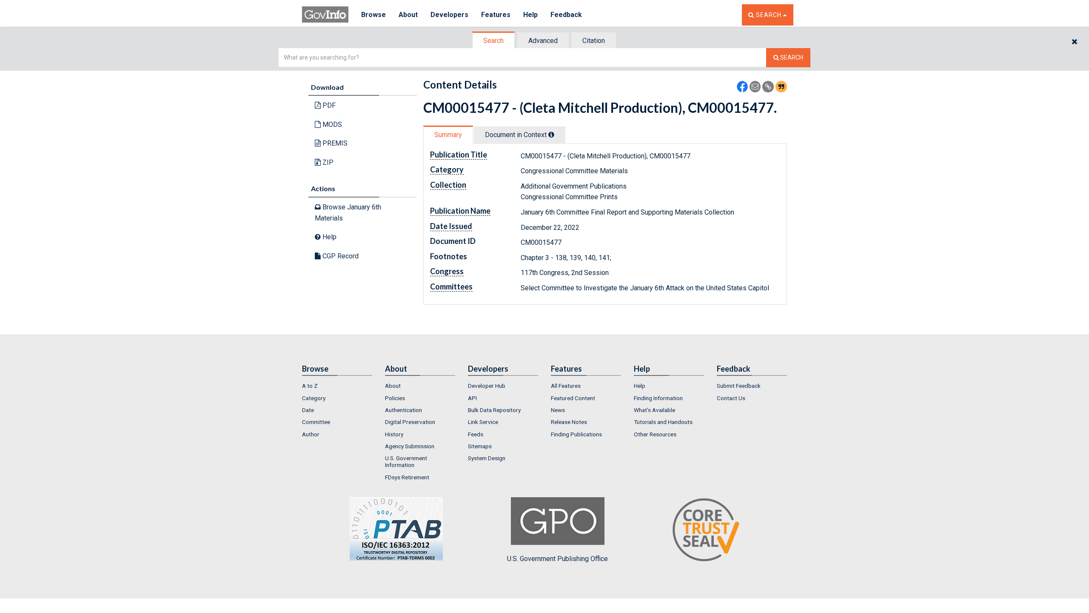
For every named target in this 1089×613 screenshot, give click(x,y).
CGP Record (340, 256)
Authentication (403, 410)
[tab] (494, 41)
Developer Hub (486, 385)
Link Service (483, 421)
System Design (486, 458)
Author (310, 434)
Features (495, 15)
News (558, 410)
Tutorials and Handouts (663, 421)
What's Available (654, 410)
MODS (331, 124)
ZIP (327, 162)
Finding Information (658, 398)
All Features (566, 385)
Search (493, 41)
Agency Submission (409, 446)
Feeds (475, 434)
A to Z (310, 385)
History (394, 434)
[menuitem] (337, 385)
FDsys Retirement (407, 477)
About (408, 15)
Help (530, 15)
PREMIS (334, 143)
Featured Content (573, 398)
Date (308, 410)
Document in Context (516, 135)
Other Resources (655, 434)
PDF (328, 105)
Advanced (543, 41)
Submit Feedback (739, 385)
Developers (449, 15)
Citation (593, 41)
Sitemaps (480, 446)
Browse (373, 15)
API (472, 398)
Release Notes (569, 421)
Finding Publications (576, 434)
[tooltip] (551, 134)
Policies (395, 398)
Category (313, 398)
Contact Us (731, 398)
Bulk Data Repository (494, 410)
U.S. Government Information (406, 461)
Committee (316, 421)
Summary (448, 135)
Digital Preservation (410, 421)
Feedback (566, 15)
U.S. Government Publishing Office (557, 559)
